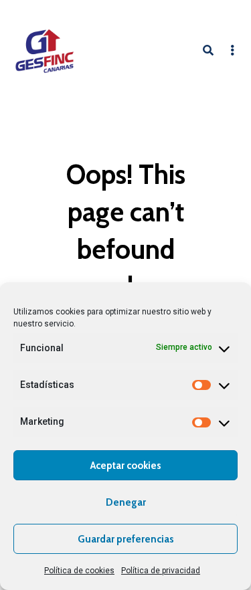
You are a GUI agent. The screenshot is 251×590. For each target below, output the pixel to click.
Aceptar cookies (125, 466)
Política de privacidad (160, 570)
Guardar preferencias (126, 539)
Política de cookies (79, 570)
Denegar (126, 502)
